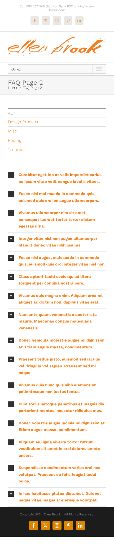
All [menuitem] (10, 113)
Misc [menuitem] (12, 131)
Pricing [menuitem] (14, 140)
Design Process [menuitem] (23, 121)
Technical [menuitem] (17, 149)
